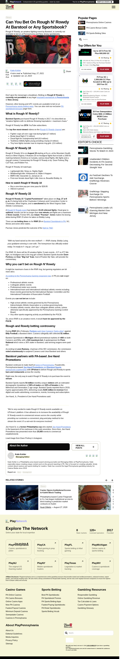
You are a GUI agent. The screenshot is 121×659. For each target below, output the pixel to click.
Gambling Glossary (86, 608)
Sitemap (9, 644)
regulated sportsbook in (53, 97)
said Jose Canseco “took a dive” (47, 331)
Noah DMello (45, 507)
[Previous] (106, 480)
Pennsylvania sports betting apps (19, 106)
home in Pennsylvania (44, 365)
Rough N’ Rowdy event (17, 210)
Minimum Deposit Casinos (17, 611)
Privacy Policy (12, 640)
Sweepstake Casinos (15, 615)
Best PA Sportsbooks (50, 595)
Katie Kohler (15, 70)
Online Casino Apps (14, 601)
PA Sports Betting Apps (51, 601)
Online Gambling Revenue (89, 598)
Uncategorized (27, 472)
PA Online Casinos (14, 595)
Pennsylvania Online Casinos (98, 22)
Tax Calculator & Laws (87, 601)
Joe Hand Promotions (61, 427)
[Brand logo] (10, 7)
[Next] (112, 480)
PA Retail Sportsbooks (51, 608)
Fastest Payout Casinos (16, 608)
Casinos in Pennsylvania (16, 618)
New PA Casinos (13, 605)
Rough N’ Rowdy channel (51, 130)
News (8, 17)
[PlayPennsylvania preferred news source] (32, 84)
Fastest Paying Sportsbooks (53, 605)
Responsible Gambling (87, 595)
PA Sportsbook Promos (51, 598)
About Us (9, 630)
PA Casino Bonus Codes (96, 28)
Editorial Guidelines (14, 634)
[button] (113, 7)
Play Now (104, 69)
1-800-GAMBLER (91, 645)
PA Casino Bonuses (14, 598)
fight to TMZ (48, 228)
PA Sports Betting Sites (96, 33)
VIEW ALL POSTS (80, 447)
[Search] (80, 39)
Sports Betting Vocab (50, 611)
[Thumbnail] (22, 497)
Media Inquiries (12, 637)
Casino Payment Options (88, 605)
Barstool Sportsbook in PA (55, 221)
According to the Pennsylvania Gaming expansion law (28, 276)
